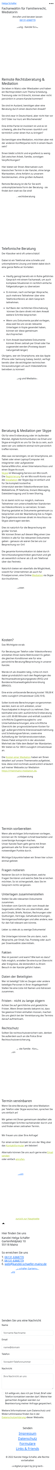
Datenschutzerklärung (14, 1417)
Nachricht (7, 1368)
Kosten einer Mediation (18, 757)
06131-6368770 (28, 20)
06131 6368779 (14, 1260)
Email (4, 1339)
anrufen (20, 1159)
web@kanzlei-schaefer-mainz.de (26, 1264)
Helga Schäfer (9, 3)
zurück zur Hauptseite (27, 1218)
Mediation (37, 575)
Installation (11, 479)
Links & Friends (27, 1448)
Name (5, 1325)
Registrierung (13, 476)
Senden (27, 1428)
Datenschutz (27, 1438)
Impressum (27, 1433)
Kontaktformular (15, 1145)
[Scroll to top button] (3, 1223)
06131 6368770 (14, 1257)
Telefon (6, 1354)
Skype (5, 473)
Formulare (27, 1443)
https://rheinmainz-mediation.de (19, 770)
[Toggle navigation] (51, 3)
